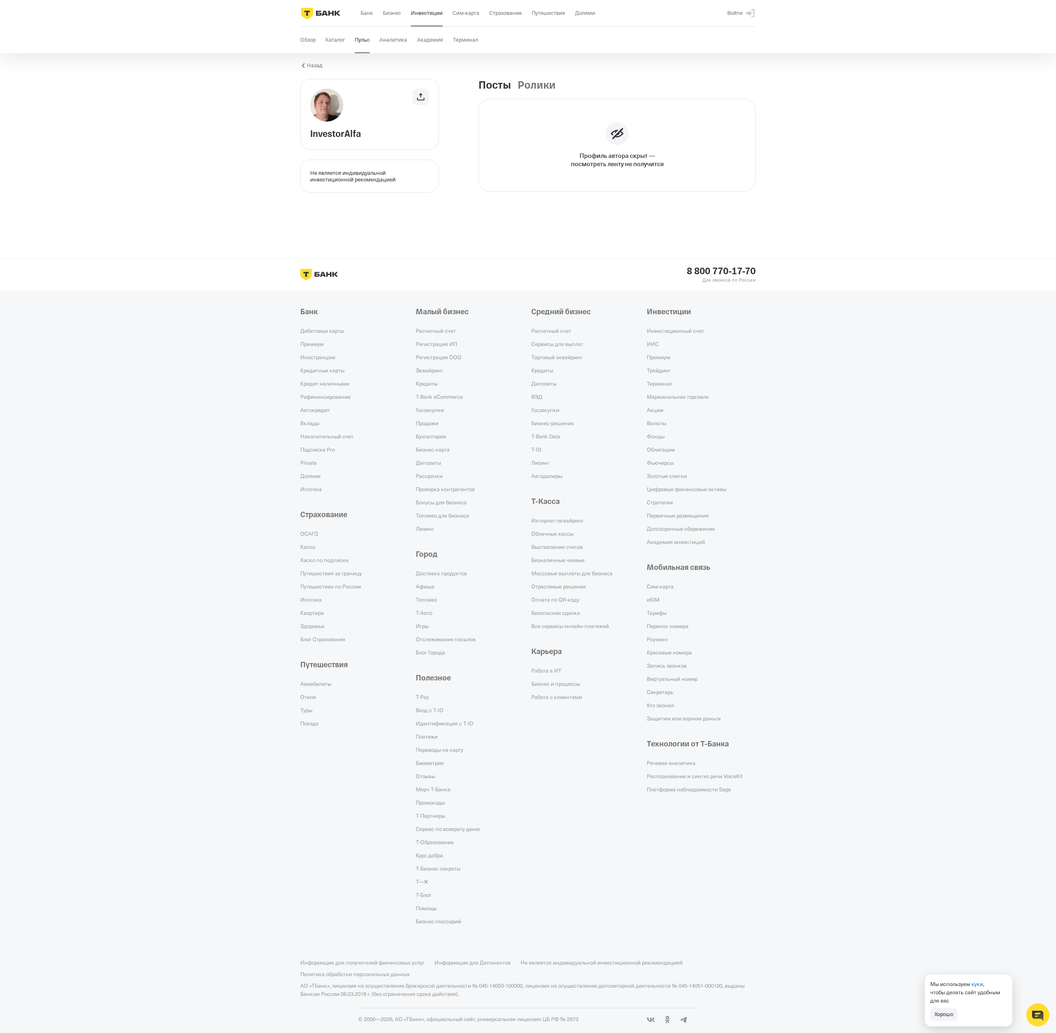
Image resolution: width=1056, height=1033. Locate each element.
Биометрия (430, 763)
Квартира (312, 613)
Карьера (546, 652)
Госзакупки (430, 410)
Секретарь (660, 692)
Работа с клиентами (556, 697)
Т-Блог (423, 895)
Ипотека (311, 489)
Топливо (426, 599)
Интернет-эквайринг (557, 520)
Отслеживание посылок (446, 639)
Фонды (656, 436)
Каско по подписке (324, 560)
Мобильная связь (678, 567)
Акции (655, 410)
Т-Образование (435, 842)
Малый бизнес (442, 312)
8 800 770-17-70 (721, 271)
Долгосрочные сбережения (681, 528)
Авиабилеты (315, 683)
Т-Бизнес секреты (438, 868)
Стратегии (660, 502)
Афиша (425, 586)
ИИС (653, 344)
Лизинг (425, 528)
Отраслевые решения (558, 586)
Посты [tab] (494, 85)
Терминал (659, 383)
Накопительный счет (327, 436)
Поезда (309, 723)
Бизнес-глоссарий (438, 921)
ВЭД (536, 396)
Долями (310, 476)
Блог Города (430, 652)
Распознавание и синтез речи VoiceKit (694, 776)
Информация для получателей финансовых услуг (362, 962)
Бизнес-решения (552, 423)
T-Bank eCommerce (439, 396)
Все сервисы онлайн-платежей (570, 626)
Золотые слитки (667, 476)
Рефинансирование (325, 396)
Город (427, 554)
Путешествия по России (330, 586)
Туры (306, 710)
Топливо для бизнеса (442, 515)
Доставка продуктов (441, 573)
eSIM (653, 599)
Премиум (312, 344)
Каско (307, 547)
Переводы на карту (439, 749)
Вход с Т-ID (429, 710)
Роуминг (657, 639)
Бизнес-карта (433, 449)
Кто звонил (660, 705)
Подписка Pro (317, 449)
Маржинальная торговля (678, 396)
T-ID (536, 449)
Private (308, 462)
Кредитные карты (322, 370)
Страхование (323, 515)
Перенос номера (667, 626)
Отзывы (425, 776)
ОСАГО (309, 533)
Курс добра (429, 855)
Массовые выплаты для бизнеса (572, 573)
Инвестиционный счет (675, 330)
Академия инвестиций (676, 542)
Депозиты (428, 462)
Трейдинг (659, 370)
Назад (315, 65)
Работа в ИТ (546, 670)
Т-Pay (422, 697)
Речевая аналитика (671, 763)
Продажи (427, 423)
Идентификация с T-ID (444, 723)
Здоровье (312, 626)
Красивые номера (669, 652)
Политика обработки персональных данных (355, 974)
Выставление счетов (557, 547)
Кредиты (427, 383)
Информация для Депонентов (472, 962)
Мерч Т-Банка (433, 789)
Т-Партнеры (430, 815)
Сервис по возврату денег (448, 829)
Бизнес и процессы (555, 683)
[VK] (651, 1020)
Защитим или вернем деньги (684, 718)
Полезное (433, 678)
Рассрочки (429, 476)
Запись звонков (667, 665)
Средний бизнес (561, 312)
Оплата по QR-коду (555, 599)
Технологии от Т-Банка (688, 744)
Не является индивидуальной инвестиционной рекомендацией (602, 962)
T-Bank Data (545, 436)
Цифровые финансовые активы (686, 489)
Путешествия (324, 665)
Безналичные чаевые (558, 560)
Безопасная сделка (555, 613)
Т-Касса (545, 501)
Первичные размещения (678, 515)
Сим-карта (660, 586)
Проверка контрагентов (445, 489)
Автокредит (315, 410)
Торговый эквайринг (556, 357)
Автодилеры (546, 476)
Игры (422, 626)
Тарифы (657, 613)
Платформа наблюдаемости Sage (689, 789)
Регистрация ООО (439, 357)
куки (977, 984)
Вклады (309, 423)
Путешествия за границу (331, 573)
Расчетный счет (436, 330)
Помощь (426, 908)
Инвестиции (669, 312)
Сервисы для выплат (557, 344)
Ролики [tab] (537, 85)
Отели (308, 697)
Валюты (656, 423)
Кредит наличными (324, 383)
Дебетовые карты (322, 330)
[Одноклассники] (667, 1020)
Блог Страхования (322, 639)
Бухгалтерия (431, 436)
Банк (309, 312)
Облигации (661, 449)
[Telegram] (684, 1020)
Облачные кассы (552, 533)
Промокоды (430, 802)
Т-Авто (424, 613)
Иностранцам (317, 357)
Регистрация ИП (436, 344)
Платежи (427, 736)
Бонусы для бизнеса (441, 502)
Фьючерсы (660, 462)
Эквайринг (429, 370)
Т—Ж (422, 881)
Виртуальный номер (672, 678)
